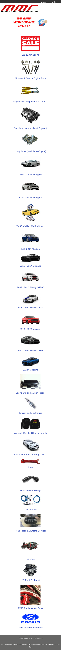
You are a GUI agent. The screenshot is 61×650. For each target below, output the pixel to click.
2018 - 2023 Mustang (30, 329)
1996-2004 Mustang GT (30, 174)
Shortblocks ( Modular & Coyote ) (30, 128)
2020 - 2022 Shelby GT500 (30, 350)
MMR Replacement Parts (30, 608)
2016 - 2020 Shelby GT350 (30, 307)
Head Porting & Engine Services (30, 530)
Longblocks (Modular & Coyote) (30, 151)
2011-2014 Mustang (31, 249)
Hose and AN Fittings (30, 490)
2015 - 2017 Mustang (30, 266)
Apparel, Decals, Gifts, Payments (30, 433)
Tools (30, 467)
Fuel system (31, 509)
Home (43, 2)
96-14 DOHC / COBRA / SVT (30, 226)
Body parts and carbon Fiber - (30, 393)
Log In (53, 2)
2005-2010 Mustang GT (30, 197)
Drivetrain (30, 559)
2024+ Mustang (30, 369)
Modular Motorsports (39, 644)
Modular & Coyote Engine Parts (30, 78)
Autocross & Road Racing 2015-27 (30, 454)
